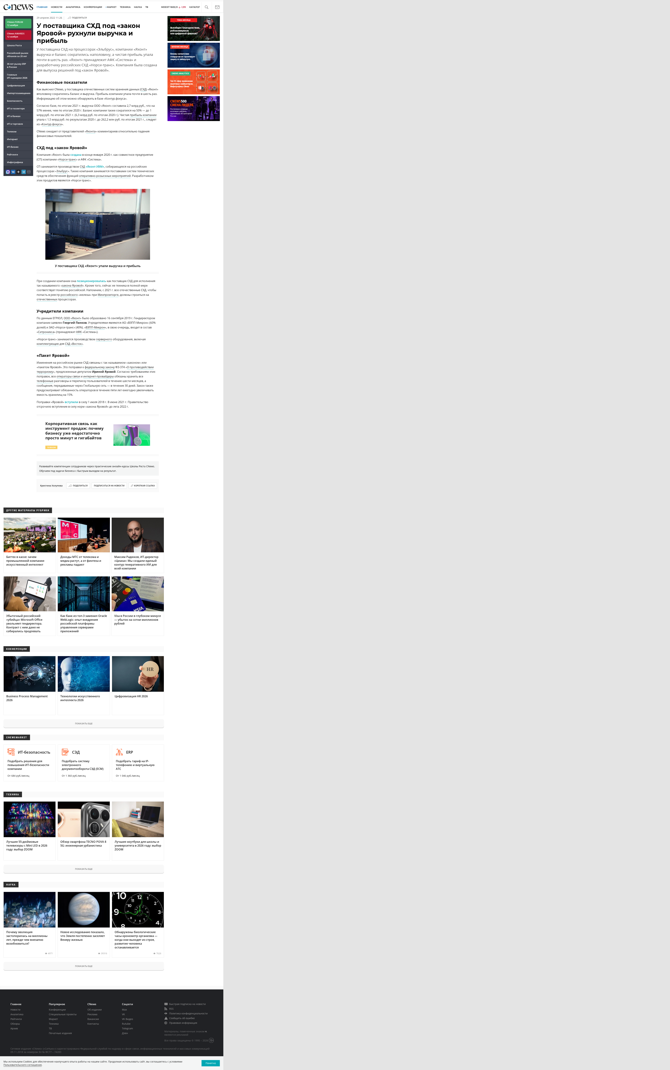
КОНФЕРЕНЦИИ (93, 7)
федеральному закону (100, 367)
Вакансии (93, 1019)
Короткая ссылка (144, 485)
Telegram (127, 1028)
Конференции (57, 1009)
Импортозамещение (18, 93)
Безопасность (15, 100)
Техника (54, 1023)
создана (75, 155)
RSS (171, 1008)
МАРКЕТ (111, 7)
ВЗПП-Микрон (95, 327)
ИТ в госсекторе (16, 108)
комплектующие (48, 344)
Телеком (11, 131)
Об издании (94, 1009)
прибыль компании (143, 115)
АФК (79, 332)
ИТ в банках (13, 116)
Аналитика (73, 7)
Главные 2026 (17, 76)
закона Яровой (72, 285)
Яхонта (90, 131)
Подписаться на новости (109, 485)
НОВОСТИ (56, 7)
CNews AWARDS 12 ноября (15, 35)
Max (124, 1009)
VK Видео (127, 1019)
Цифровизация (16, 85)
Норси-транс (67, 159)
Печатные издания (60, 1033)
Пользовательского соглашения (22, 1065)
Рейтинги (12, 154)
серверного (104, 339)
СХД (143, 89)
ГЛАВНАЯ (42, 7)
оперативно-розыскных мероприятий (105, 176)
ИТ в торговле (15, 123)
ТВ (146, 7)
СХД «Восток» (74, 344)
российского (69, 295)
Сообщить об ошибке (182, 1018)
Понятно (211, 1063)
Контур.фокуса (52, 124)
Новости (15, 1009)
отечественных (47, 299)
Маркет (53, 1019)
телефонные (45, 381)
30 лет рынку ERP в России (16, 65)
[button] (206, 7)
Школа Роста (14, 45)
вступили (71, 402)
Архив (14, 1028)
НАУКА (138, 7)
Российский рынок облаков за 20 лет (17, 54)
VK (123, 1014)
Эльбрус (62, 171)
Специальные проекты (63, 1014)
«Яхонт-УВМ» (95, 166)
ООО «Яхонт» (72, 318)
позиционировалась (91, 281)
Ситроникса (46, 332)
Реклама (92, 1014)
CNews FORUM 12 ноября (15, 23)
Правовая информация (183, 1022)
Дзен (125, 1033)
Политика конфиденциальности (188, 1013)
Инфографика (15, 162)
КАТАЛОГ (194, 7)
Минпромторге (108, 295)
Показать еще (83, 723)
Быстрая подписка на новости (187, 1004)
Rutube (126, 1023)
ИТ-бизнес (12, 146)
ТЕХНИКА (125, 7)
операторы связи (68, 376)
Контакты (93, 1023)
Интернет (12, 139)
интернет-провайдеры (98, 376)
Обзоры (15, 1023)
